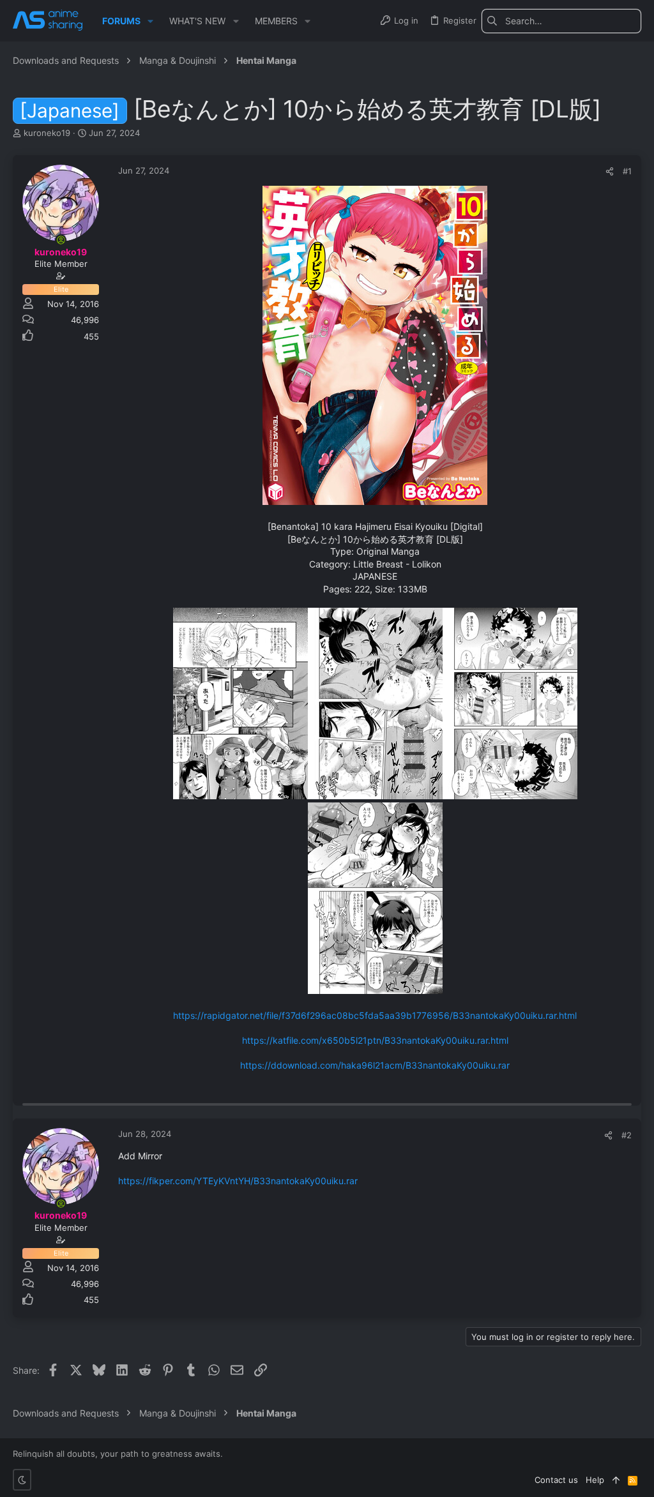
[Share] (609, 171)
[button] (150, 21)
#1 (627, 171)
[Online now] (60, 240)
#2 (626, 1135)
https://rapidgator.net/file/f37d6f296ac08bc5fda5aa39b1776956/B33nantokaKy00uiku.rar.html (375, 1015)
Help (595, 1480)
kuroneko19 (47, 133)
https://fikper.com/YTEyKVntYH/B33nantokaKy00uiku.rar (238, 1180)
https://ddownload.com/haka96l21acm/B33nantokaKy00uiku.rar (375, 1065)
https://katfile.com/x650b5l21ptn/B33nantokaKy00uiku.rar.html (375, 1040)
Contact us (556, 1480)
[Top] (616, 1479)
